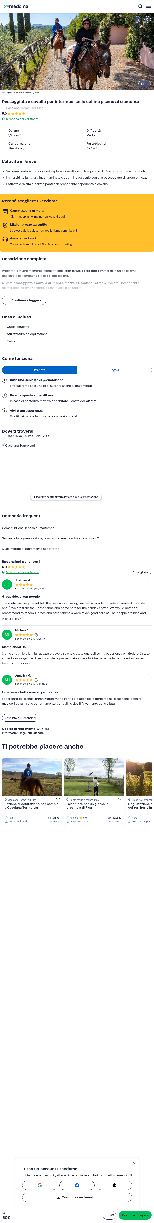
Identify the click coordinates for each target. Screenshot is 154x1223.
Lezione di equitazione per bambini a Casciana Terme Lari (32, 806)
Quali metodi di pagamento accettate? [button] (30, 549)
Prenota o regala (135, 1215)
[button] (109, 1215)
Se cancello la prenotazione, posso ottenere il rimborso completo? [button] (50, 538)
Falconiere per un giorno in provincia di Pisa (87, 806)
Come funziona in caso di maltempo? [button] (29, 528)
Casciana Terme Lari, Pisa (24, 108)
